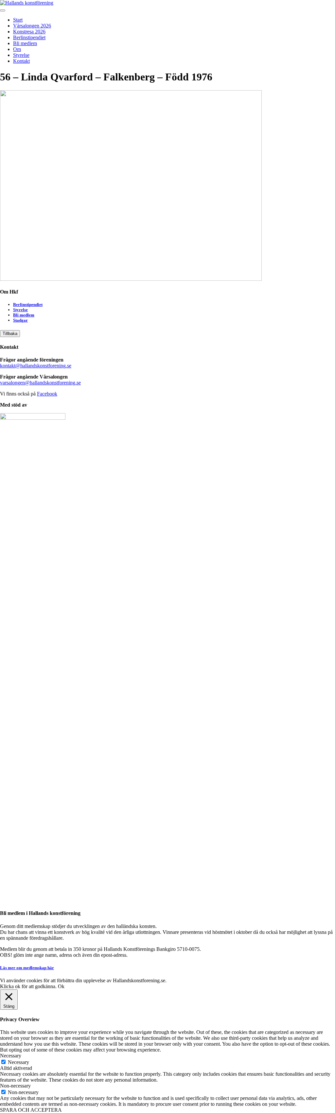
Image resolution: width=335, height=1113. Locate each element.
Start (18, 20)
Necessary (18, 1062)
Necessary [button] (10, 1055)
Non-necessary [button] (15, 1085)
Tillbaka (10, 333)
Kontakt (21, 61)
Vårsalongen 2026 (32, 25)
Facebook (47, 393)
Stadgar (20, 320)
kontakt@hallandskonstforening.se (35, 365)
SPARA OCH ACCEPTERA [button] (31, 1110)
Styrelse (21, 55)
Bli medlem (25, 43)
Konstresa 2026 (29, 31)
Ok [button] (61, 986)
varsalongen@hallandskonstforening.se (40, 382)
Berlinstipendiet (29, 37)
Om (17, 49)
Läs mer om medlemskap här (27, 967)
